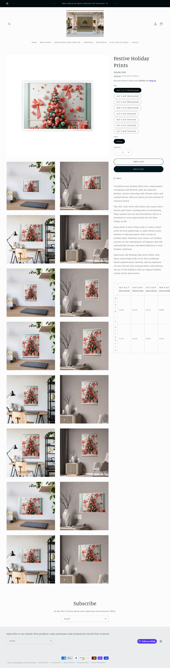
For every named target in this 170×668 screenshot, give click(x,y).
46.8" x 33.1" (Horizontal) (127, 108)
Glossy (119, 141)
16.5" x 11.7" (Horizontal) (127, 90)
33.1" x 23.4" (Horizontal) (127, 102)
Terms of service (69, 663)
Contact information (98, 663)
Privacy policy (56, 663)
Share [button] (118, 178)
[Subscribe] (105, 619)
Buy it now (139, 169)
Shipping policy (82, 663)
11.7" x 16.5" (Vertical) (126, 114)
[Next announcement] (115, 3)
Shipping (117, 76)
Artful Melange (17, 663)
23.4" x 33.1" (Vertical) (126, 125)
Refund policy (43, 663)
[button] (9, 24)
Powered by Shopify (29, 663)
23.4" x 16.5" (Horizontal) (127, 96)
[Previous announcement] (54, 3)
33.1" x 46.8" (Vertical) (126, 131)
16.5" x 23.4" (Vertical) (126, 119)
